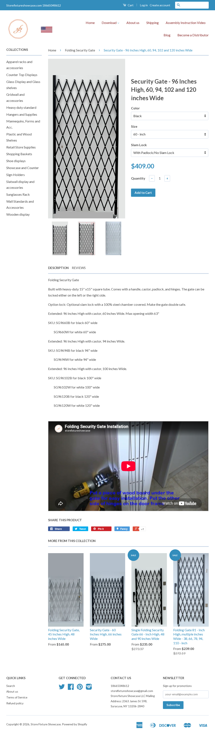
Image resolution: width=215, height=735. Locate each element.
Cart (130, 5)
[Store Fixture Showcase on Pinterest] (80, 688)
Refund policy (15, 703)
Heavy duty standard (21, 107)
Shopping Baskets (19, 154)
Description (58, 268)
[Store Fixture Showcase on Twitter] (62, 688)
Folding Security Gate (80, 50)
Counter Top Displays (21, 75)
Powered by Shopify (74, 724)
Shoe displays (16, 161)
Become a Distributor (193, 35)
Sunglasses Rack (18, 194)
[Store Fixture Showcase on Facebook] (71, 688)
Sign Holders (15, 175)
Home (90, 23)
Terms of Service (16, 697)
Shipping (152, 23)
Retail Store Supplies (21, 147)
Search (10, 686)
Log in (144, 5)
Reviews (79, 268)
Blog (167, 35)
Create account (160, 5)
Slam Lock (139, 145)
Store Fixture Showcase (46, 724)
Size (134, 126)
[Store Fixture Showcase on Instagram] (89, 688)
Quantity (138, 178)
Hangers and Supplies (21, 114)
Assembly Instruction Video (186, 23)
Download (109, 23)
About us (132, 23)
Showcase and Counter (22, 168)
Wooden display (18, 214)
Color (135, 108)
